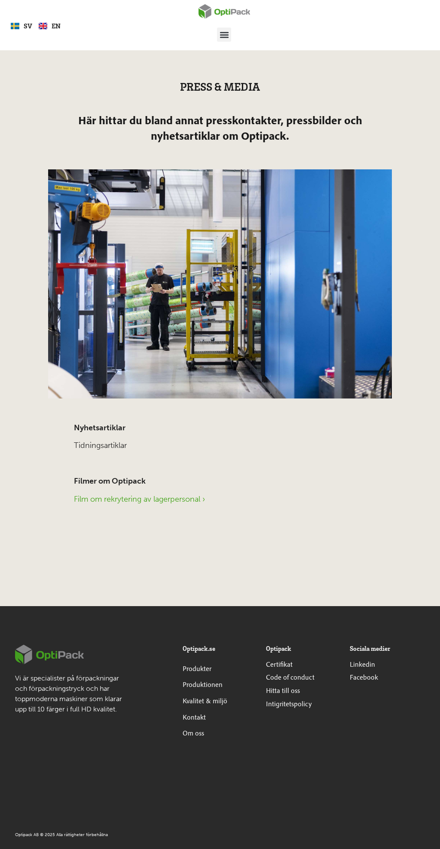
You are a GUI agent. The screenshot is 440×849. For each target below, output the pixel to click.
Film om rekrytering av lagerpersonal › (139, 499)
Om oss (193, 733)
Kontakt (194, 717)
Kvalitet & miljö (205, 700)
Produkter (197, 668)
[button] (224, 35)
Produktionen (203, 684)
